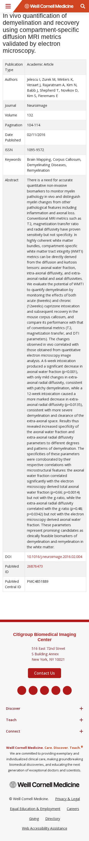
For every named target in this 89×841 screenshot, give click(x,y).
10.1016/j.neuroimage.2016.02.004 (54, 556)
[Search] (83, 6)
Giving (34, 818)
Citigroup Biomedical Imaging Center (44, 637)
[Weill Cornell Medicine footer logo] (44, 784)
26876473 (35, 566)
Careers (73, 808)
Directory (52, 818)
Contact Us (44, 673)
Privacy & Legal (67, 798)
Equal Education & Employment (35, 808)
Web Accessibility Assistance (44, 828)
